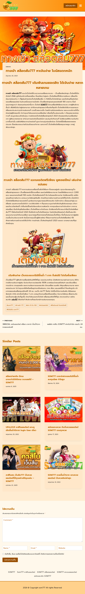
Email (34, 548)
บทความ (8, 67)
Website (61, 548)
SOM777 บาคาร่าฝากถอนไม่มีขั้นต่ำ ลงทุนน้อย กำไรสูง (63, 378)
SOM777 (44, 104)
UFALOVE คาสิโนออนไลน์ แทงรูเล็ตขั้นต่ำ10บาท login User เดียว (21, 429)
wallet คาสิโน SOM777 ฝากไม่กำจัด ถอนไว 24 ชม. (65, 324)
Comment (8, 520)
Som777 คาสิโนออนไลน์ (26, 572)
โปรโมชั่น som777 (13, 309)
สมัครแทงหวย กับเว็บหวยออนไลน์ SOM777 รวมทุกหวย (63, 429)
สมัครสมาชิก (70, 5)
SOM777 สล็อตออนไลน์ (46, 572)
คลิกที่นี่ (14, 299)
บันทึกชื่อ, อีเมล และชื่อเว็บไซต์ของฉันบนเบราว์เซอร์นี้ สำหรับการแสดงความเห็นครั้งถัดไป (34, 554)
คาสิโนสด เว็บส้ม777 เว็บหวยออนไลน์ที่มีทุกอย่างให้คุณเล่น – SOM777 (20, 478)
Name (6, 548)
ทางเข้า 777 (19, 305)
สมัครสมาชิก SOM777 (42, 576)
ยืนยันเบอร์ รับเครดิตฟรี (58, 305)
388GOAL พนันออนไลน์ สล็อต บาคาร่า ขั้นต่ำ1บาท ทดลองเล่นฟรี (21, 324)
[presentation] (21, 358)
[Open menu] (80, 5)
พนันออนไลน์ (43, 305)
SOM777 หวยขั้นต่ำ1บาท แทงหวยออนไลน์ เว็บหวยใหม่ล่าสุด (63, 476)
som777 (10, 305)
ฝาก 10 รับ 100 (31, 305)
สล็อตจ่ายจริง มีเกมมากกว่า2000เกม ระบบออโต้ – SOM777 (19, 379)
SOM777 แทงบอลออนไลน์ (67, 572)
